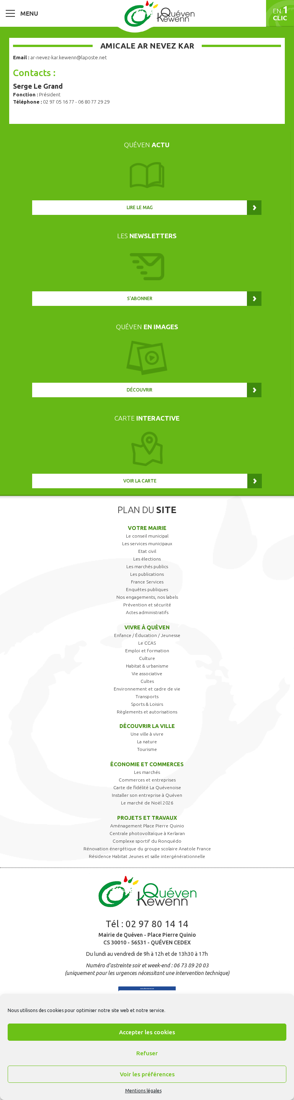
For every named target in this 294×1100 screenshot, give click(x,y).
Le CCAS (147, 642)
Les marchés (147, 772)
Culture (147, 658)
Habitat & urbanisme (147, 665)
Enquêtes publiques (147, 589)
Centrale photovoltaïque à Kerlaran (147, 833)
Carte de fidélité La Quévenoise (147, 787)
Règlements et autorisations (147, 711)
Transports (147, 696)
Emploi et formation (147, 650)
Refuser (147, 1053)
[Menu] (22, 13)
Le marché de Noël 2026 (147, 802)
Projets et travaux (147, 818)
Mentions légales (143, 1090)
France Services (147, 581)
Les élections (147, 558)
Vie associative (147, 673)
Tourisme (147, 749)
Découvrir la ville (147, 726)
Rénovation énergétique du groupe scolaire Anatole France (147, 848)
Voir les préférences (147, 1074)
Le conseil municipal (147, 535)
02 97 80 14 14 (157, 924)
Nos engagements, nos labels (147, 597)
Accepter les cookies (147, 1032)
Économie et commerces (147, 764)
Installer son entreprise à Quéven (147, 795)
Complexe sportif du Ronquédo (147, 840)
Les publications (147, 574)
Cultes (147, 681)
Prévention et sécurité (147, 604)
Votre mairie (147, 528)
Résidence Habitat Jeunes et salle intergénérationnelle (147, 856)
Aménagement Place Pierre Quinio (147, 825)
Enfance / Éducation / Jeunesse (147, 635)
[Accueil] (159, 13)
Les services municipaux (147, 543)
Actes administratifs (147, 612)
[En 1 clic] (280, 13)
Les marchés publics (147, 566)
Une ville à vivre (147, 733)
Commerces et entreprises (147, 779)
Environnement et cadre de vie (147, 688)
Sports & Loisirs (147, 704)
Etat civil (147, 551)
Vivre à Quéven (147, 627)
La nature (147, 741)
